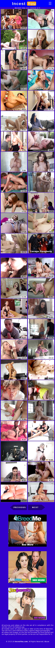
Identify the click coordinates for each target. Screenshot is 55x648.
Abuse (46, 641)
